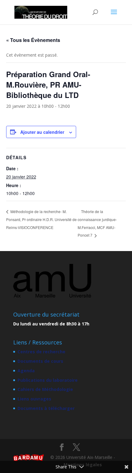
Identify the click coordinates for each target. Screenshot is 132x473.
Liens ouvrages (34, 399)
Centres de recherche (41, 352)
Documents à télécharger (46, 408)
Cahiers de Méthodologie (45, 389)
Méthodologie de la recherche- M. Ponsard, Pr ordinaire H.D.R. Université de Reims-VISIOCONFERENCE (41, 219)
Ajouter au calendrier (42, 132)
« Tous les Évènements (33, 39)
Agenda (26, 371)
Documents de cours (40, 361)
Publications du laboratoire (47, 380)
